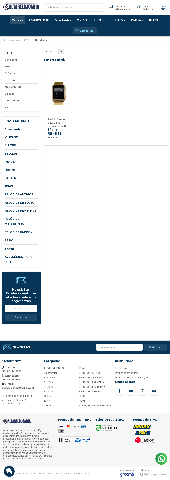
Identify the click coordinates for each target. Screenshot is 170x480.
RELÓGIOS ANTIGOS (90, 372)
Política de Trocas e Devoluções (132, 377)
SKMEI (82, 400)
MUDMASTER (13, 86)
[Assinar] (21, 317)
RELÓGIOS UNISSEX (89, 391)
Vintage (9, 93)
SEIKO (82, 396)
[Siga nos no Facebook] (119, 391)
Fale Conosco (122, 368)
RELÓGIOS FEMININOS (91, 382)
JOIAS (82, 368)
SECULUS (49, 386)
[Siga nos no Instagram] (142, 391)
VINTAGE (49, 377)
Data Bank (11, 59)
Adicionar (63, 129)
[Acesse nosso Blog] (154, 391)
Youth (8, 107)
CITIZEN (48, 382)
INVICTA (49, 391)
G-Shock (10, 73)
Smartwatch (51, 372)
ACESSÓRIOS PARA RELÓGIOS (95, 405)
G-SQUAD (11, 80)
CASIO (27, 40)
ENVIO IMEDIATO (54, 368)
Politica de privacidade (127, 372)
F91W (8, 66)
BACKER (48, 400)
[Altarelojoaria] (21, 7)
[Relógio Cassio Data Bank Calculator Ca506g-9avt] (58, 108)
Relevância (51, 51)
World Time (12, 100)
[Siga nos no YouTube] (131, 391)
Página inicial (13, 40)
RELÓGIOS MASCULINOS (92, 386)
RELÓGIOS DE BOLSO (90, 377)
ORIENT (48, 396)
